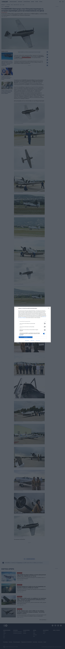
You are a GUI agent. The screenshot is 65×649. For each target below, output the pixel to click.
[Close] (49, 308)
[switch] (44, 323)
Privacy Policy (38, 340)
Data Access (32, 340)
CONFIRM (25, 337)
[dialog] (32, 324)
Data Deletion (27, 340)
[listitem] (32, 321)
